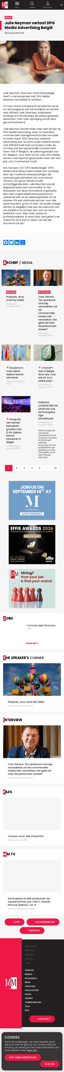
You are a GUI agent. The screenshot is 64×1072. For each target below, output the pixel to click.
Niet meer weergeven (22, 1057)
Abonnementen (45, 921)
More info (32, 643)
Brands (28, 974)
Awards (29, 998)
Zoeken (32, 7)
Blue (27, 1010)
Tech (27, 1006)
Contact (44, 1019)
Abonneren (47, 7)
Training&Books (33, 1002)
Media (27, 982)
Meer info (32, 1050)
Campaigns (31, 946)
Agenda (29, 958)
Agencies (29, 970)
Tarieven (34, 930)
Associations (32, 990)
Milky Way (30, 950)
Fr (62, 5)
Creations (30, 986)
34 (55, 468)
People (28, 994)
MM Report (30, 954)
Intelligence (31, 978)
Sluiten (50, 1064)
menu (17, 7)
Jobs (16, 921)
